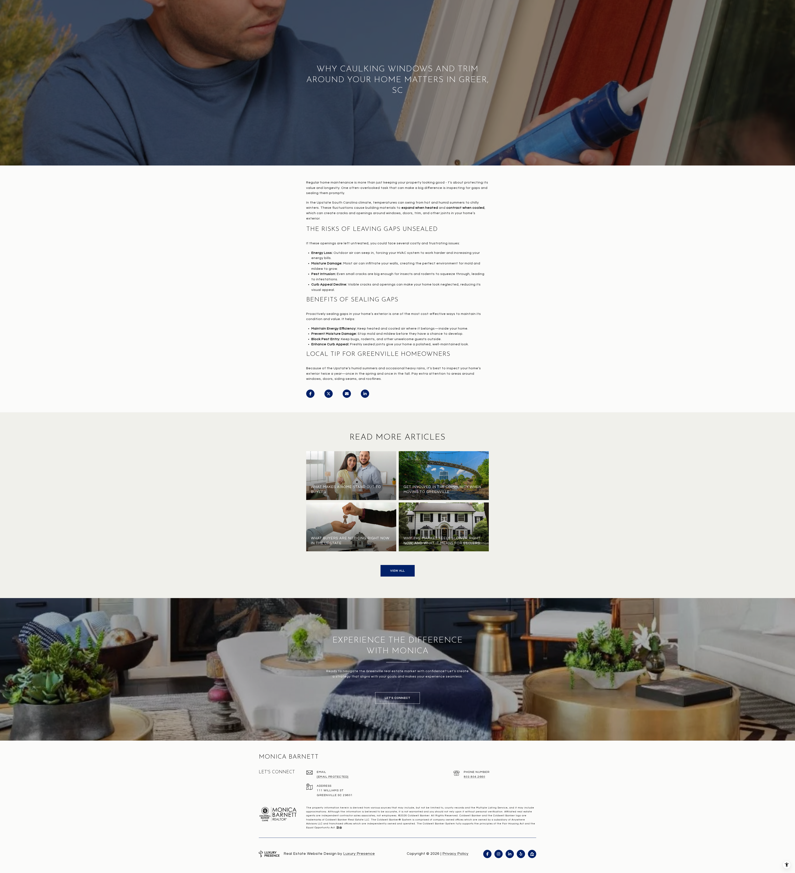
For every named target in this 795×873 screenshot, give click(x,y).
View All (397, 570)
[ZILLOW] (532, 854)
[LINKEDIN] (510, 854)
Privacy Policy (455, 854)
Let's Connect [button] (397, 698)
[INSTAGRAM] (498, 854)
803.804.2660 (474, 776)
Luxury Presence (359, 854)
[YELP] (521, 854)
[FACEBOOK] (487, 854)
